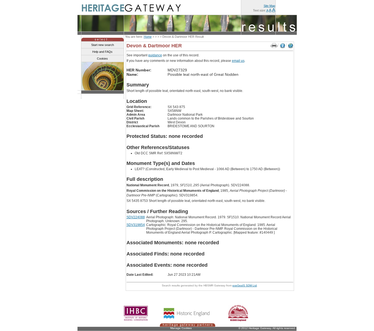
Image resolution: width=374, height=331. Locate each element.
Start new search (102, 45)
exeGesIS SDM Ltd (244, 285)
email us (238, 61)
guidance (155, 55)
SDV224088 (135, 217)
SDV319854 (135, 225)
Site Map (269, 5)
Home (148, 36)
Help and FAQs (102, 51)
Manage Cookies (181, 328)
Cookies (102, 58)
